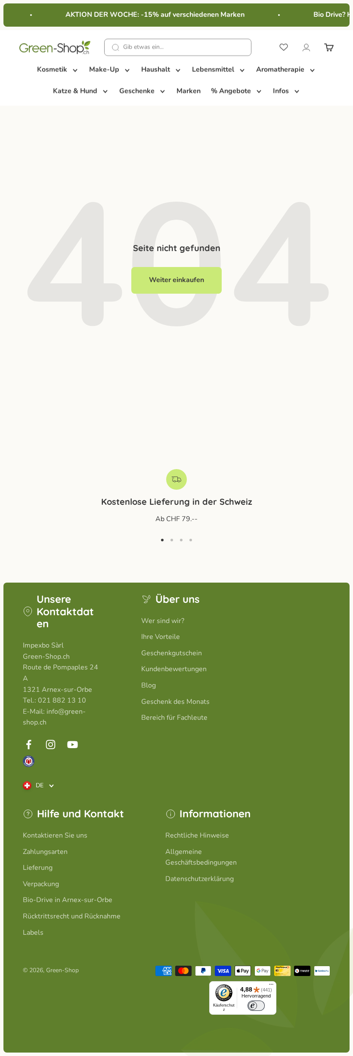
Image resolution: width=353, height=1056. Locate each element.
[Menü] (271, 986)
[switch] (256, 1006)
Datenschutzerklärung (199, 879)
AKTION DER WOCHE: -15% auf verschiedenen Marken (152, 14)
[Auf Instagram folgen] (50, 744)
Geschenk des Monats (175, 701)
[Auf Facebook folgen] (28, 744)
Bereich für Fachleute (174, 717)
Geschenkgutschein (171, 653)
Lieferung (38, 867)
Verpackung (41, 884)
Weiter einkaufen (176, 280)
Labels (33, 932)
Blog (148, 685)
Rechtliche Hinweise (197, 835)
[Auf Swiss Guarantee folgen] (28, 761)
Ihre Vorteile (160, 637)
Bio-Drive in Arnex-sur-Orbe (67, 900)
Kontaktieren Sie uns (55, 835)
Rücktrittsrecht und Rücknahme (72, 916)
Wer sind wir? (162, 621)
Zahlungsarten (45, 851)
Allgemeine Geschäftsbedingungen (201, 857)
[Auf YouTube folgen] (72, 744)
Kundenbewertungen (174, 669)
